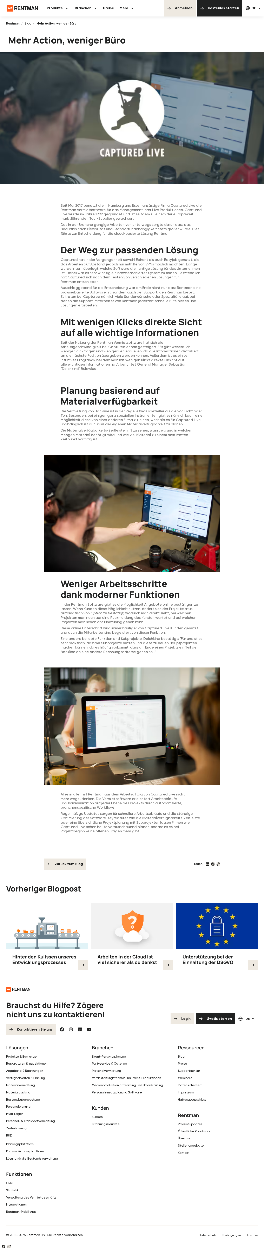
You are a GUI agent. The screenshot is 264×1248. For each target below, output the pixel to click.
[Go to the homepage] (18, 989)
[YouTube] (89, 1029)
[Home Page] (22, 8)
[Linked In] (80, 1029)
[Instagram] (70, 1029)
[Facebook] (61, 1029)
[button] (58, 8)
